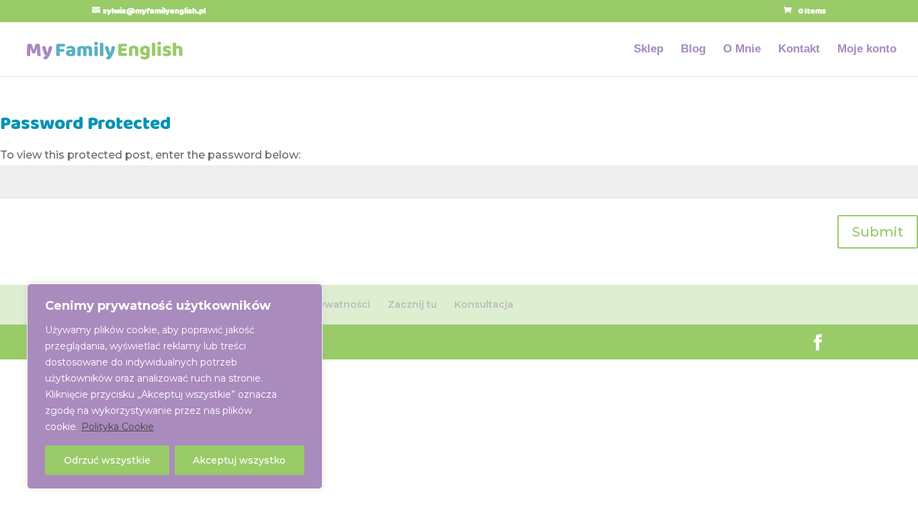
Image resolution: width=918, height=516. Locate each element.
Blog (693, 49)
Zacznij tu (412, 304)
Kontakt (799, 49)
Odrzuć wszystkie (107, 460)
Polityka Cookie (117, 427)
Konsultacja (483, 304)
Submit (877, 232)
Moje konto (866, 49)
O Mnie (742, 49)
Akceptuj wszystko (239, 460)
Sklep (648, 49)
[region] (175, 386)
